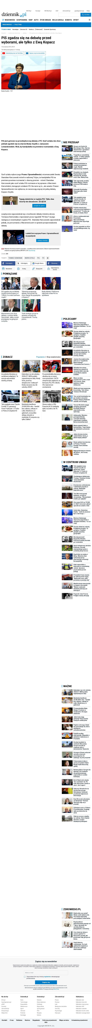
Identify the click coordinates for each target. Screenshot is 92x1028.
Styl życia (57, 1013)
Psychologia (58, 1010)
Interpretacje (5, 1010)
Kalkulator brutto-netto (82, 1010)
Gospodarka (23, 1004)
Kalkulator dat (80, 1000)
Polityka (18, 24)
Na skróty (4, 997)
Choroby (57, 1008)
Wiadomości (7, 24)
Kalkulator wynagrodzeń (83, 1013)
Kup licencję (32, 250)
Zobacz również (43, 240)
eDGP (3, 1004)
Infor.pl (3, 1000)
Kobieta (39, 1000)
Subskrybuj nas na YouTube (14, 53)
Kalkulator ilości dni (81, 1002)
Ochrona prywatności (49, 1020)
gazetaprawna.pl (79, 11)
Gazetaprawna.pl (6, 1002)
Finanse (57, 1002)
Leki (56, 1004)
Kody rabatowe (41, 1002)
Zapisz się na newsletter (37, 53)
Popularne (40, 357)
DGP (57, 11)
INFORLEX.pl (47, 11)
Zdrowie (22, 1010)
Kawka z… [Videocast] (35, 29)
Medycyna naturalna (61, 1006)
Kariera (27, 1020)
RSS (46, 1022)
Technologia (23, 1002)
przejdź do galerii (39, 206)
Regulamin (36, 1020)
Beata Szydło (30, 258)
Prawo (57, 1000)
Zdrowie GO (23, 29)
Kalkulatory (80, 997)
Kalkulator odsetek (81, 1008)
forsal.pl (37, 11)
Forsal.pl (3, 1006)
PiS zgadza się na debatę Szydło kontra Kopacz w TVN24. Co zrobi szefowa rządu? (10, 294)
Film (38, 1010)
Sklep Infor (4, 1013)
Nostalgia (15, 29)
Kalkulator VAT (80, 1006)
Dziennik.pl (24, 997)
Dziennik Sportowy (50, 29)
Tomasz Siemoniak (15, 258)
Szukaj (87, 15)
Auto (21, 1000)
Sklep (88, 11)
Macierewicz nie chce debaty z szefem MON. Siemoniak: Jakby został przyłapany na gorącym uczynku (10, 317)
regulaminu (47, 976)
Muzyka (39, 1013)
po (43, 258)
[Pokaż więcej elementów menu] (89, 20)
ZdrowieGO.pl (66, 11)
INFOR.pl (28, 11)
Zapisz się (46, 982)
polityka (25, 33)
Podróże (22, 1013)
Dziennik (3, 33)
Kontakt (4, 1020)
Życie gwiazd (40, 1008)
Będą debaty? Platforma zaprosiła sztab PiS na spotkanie (50, 293)
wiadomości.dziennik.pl (14, 33)
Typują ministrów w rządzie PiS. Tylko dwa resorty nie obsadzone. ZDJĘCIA (36, 200)
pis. (38, 258)
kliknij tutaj (56, 989)
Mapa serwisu (64, 1020)
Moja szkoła (40, 1006)
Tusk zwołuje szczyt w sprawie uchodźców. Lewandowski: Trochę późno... (30, 316)
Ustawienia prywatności (80, 1020)
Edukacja (39, 1004)
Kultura (39, 1015)
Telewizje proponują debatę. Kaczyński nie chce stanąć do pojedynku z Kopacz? (31, 294)
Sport (22, 1008)
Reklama (19, 1020)
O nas (12, 1020)
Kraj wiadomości (54, 357)
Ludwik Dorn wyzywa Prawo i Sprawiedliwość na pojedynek (42, 234)
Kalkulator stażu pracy (82, 1004)
